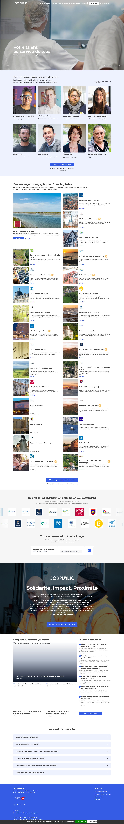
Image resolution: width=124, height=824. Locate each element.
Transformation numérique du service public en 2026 (94, 657)
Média (66, 3)
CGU (41, 819)
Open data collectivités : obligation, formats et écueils (93, 677)
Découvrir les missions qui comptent (26, 55)
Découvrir (19, 238)
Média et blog (99, 797)
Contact (97, 799)
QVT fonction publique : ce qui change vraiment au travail (40, 676)
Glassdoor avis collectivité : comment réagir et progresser (94, 645)
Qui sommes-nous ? (101, 791)
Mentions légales (33, 819)
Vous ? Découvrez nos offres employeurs (62, 484)
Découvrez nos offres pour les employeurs (25, 813)
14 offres (27, 238)
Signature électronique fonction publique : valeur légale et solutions (95, 667)
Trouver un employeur (57, 3)
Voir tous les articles (90, 713)
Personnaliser (92, 821)
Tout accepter (81, 821)
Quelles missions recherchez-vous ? (44, 549)
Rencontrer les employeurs (103, 794)
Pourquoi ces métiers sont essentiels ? (62, 624)
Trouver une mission (45, 3)
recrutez (56, 168)
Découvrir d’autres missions (62, 164)
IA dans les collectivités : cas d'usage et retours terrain (95, 698)
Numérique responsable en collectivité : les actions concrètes (95, 687)
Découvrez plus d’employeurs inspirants (62, 480)
